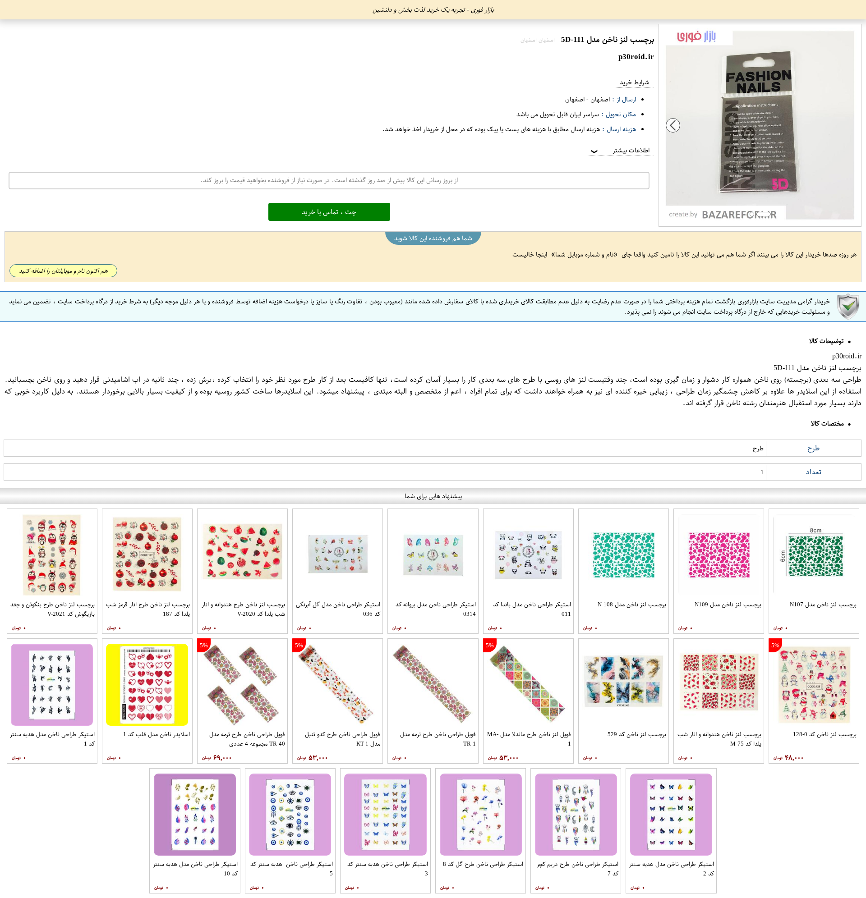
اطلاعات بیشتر (619, 150)
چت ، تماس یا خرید (329, 211)
